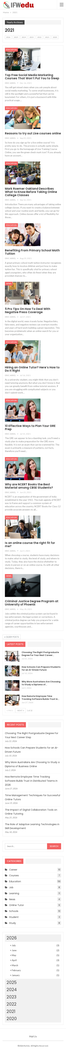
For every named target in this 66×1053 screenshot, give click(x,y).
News (8, 283)
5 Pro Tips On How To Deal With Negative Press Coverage (27, 310)
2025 (16, 37)
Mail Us (33, 1036)
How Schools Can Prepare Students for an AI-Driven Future (41, 668)
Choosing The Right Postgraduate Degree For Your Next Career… (40, 654)
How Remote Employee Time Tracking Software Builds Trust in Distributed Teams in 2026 (31, 781)
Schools (13, 911)
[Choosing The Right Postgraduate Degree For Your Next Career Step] (12, 656)
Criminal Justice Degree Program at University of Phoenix (31, 602)
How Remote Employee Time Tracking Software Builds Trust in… (40, 697)
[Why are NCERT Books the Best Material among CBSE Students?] (22, 468)
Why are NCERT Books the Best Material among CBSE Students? (29, 486)
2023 (32, 37)
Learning (14, 893)
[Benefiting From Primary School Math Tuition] (22, 234)
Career (13, 869)
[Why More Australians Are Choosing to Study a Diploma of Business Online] (12, 685)
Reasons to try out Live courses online (33, 133)
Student (14, 917)
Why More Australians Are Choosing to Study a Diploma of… (41, 683)
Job (11, 887)
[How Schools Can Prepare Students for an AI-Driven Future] (12, 671)
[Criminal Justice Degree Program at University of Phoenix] (22, 585)
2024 (24, 37)
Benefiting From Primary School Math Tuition (32, 252)
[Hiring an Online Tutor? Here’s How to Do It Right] (22, 351)
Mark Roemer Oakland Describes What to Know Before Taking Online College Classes (31, 192)
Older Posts (12, 636)
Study (12, 923)
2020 (55, 37)
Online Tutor (16, 905)
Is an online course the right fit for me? (30, 544)
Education (11, 49)
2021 (47, 37)
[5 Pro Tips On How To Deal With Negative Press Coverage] (22, 293)
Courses (14, 875)
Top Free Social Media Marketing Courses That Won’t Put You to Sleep (32, 76)
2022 (39, 37)
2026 (8, 37)
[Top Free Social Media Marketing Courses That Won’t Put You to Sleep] (22, 59)
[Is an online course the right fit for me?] (22, 527)
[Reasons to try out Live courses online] (22, 117)
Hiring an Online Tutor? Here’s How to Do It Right (32, 369)
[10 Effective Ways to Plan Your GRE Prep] (22, 410)
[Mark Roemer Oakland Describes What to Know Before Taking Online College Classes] (22, 173)
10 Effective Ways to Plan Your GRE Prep (30, 427)
